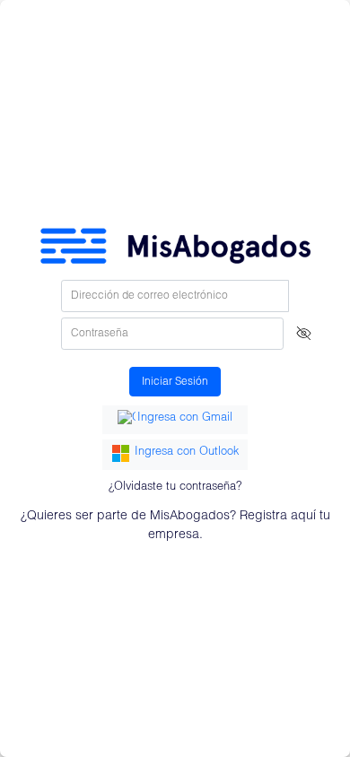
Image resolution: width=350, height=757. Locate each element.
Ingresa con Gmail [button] (184, 418)
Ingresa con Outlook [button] (187, 452)
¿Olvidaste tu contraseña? (175, 487)
